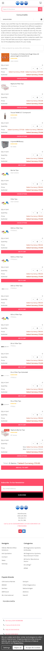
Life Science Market (8, 581)
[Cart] (41, 3)
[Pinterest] (20, 531)
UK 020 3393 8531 (11, 634)
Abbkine (25, 592)
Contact (4, 557)
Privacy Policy (22, 616)
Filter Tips (14, 199)
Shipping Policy (22, 611)
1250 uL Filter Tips (17, 228)
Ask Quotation (7, 553)
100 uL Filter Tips (16, 314)
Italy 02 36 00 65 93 (12, 630)
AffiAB (26, 568)
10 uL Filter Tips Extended (19, 372)
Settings (6, 647)
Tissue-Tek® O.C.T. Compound (21, 112)
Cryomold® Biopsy (17, 141)
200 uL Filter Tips (16, 286)
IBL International (7, 595)
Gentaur (4, 588)
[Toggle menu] (3, 3)
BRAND (4, 585)
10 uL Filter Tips (16, 401)
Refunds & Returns (22, 613)
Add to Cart (22, 165)
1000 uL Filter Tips (17, 257)
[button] (41, 19)
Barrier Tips (15, 170)
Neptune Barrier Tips (18, 430)
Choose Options (22, 78)
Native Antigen (28, 588)
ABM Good (5, 592)
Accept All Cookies (33, 647)
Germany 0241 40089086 (14, 621)
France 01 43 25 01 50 (12, 625)
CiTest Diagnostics (29, 585)
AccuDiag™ (27, 565)
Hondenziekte (9, 601)
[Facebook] (24, 531)
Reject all (17, 647)
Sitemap (4, 564)
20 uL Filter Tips (16, 343)
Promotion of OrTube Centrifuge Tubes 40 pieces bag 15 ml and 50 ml (25, 55)
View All (25, 595)
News (3, 560)
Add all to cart (22, 467)
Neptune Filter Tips (17, 84)
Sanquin (25, 581)
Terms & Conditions (22, 608)
